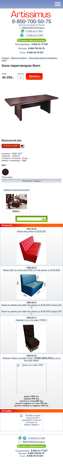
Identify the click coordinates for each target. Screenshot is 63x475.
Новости (7, 225)
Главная (5, 58)
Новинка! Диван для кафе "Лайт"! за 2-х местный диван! (31, 359)
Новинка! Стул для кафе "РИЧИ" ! (31, 320)
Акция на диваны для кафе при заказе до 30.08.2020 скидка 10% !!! (31, 306)
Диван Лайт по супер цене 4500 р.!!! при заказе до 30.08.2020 (31, 270)
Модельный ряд (11, 140)
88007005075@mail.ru (33, 27)
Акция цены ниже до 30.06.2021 (31, 231)
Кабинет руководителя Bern (16, 190)
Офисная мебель (19, 58)
